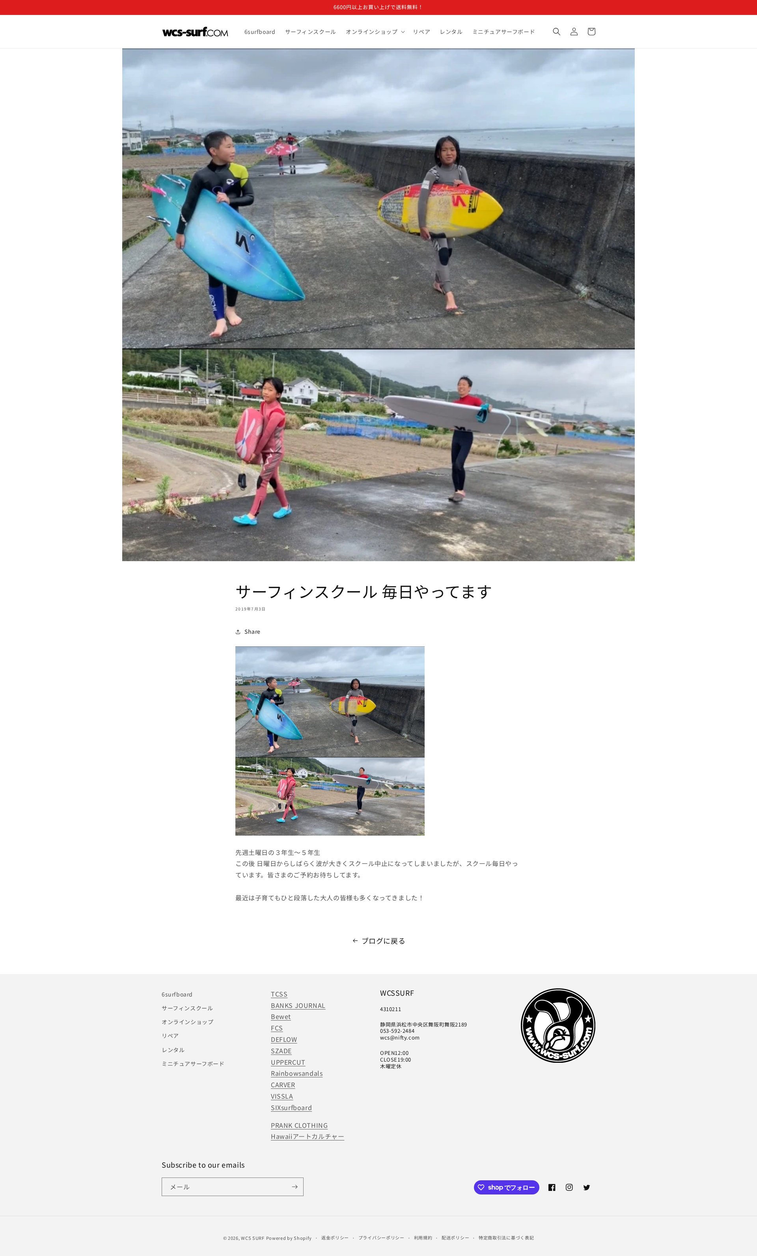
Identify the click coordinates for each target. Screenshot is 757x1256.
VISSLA (282, 1096)
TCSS (279, 993)
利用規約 (423, 1237)
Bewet (281, 1016)
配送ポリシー (455, 1237)
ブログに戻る (384, 940)
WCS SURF (253, 1238)
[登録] (294, 1187)
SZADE (281, 1050)
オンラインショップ (187, 1022)
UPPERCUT (288, 1062)
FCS (277, 1027)
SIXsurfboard (291, 1107)
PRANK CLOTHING (299, 1125)
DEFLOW (284, 1039)
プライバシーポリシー (381, 1237)
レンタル (173, 1050)
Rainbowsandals (297, 1073)
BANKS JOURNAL (298, 1005)
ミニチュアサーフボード (193, 1064)
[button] (374, 31)
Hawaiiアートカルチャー (307, 1136)
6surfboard (177, 994)
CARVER (283, 1084)
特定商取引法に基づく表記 (506, 1237)
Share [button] (252, 631)
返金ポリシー (335, 1237)
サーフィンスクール (187, 1008)
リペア (170, 1036)
